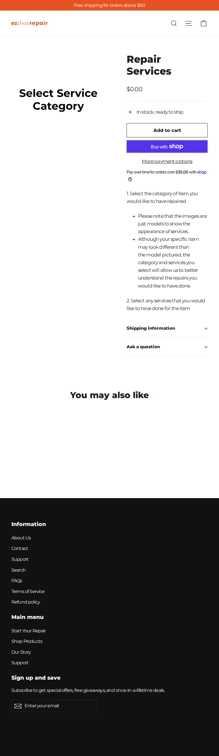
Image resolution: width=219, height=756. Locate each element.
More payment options (167, 161)
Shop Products (26, 641)
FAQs (16, 580)
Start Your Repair (28, 630)
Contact (19, 548)
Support (20, 559)
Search (18, 570)
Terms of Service (27, 591)
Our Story (21, 652)
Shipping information (151, 328)
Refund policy (25, 602)
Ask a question (143, 346)
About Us (21, 538)
